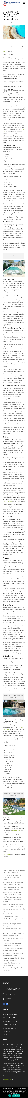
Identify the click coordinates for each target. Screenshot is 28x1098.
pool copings (16, 830)
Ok (10, 1095)
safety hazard (8, 501)
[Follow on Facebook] (4, 1004)
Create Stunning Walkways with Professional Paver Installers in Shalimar (12, 877)
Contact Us (10, 999)
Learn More (7, 1079)
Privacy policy (16, 1095)
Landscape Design (7, 22)
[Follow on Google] (7, 1004)
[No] (26, 1092)
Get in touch (6, 854)
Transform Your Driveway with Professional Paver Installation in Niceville (12, 899)
